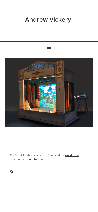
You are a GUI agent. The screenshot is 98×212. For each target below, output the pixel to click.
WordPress (72, 155)
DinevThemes (34, 159)
